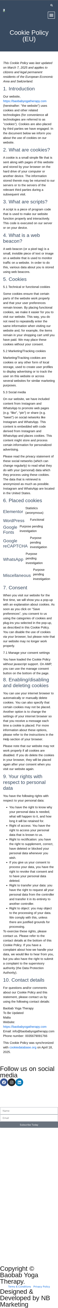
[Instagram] (11, 1082)
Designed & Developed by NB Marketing (25, 1298)
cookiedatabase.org (22, 1047)
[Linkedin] (19, 1082)
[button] (51, 15)
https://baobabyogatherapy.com (25, 101)
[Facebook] (4, 1082)
